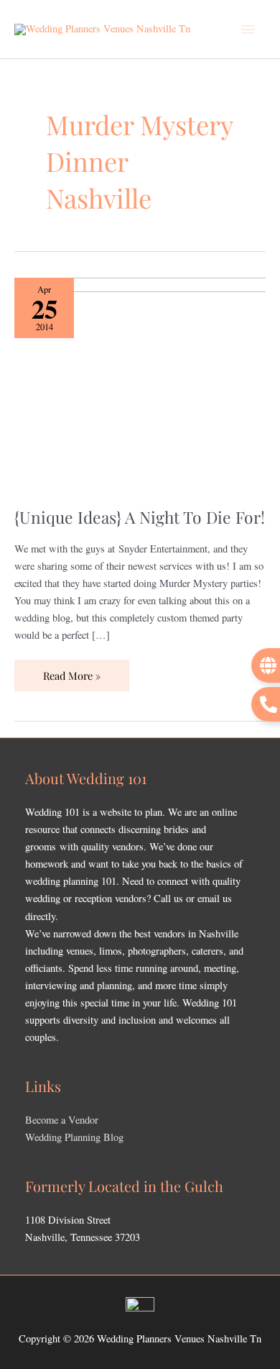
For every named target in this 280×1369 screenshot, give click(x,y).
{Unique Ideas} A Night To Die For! (139, 517)
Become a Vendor (61, 1120)
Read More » (71, 671)
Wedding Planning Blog (74, 1137)
